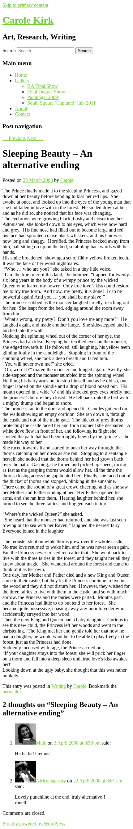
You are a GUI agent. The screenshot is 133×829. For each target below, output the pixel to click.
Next (35, 138)
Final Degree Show (46, 91)
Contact (22, 114)
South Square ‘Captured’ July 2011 (61, 103)
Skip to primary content (25, 5)
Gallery (22, 80)
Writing (58, 686)
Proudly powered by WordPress (33, 823)
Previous (14, 138)
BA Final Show (42, 86)
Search (9, 50)
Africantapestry (51, 780)
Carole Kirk (28, 20)
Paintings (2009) (43, 97)
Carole (66, 180)
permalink (12, 691)
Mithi (41, 743)
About (21, 108)
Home (21, 75)
